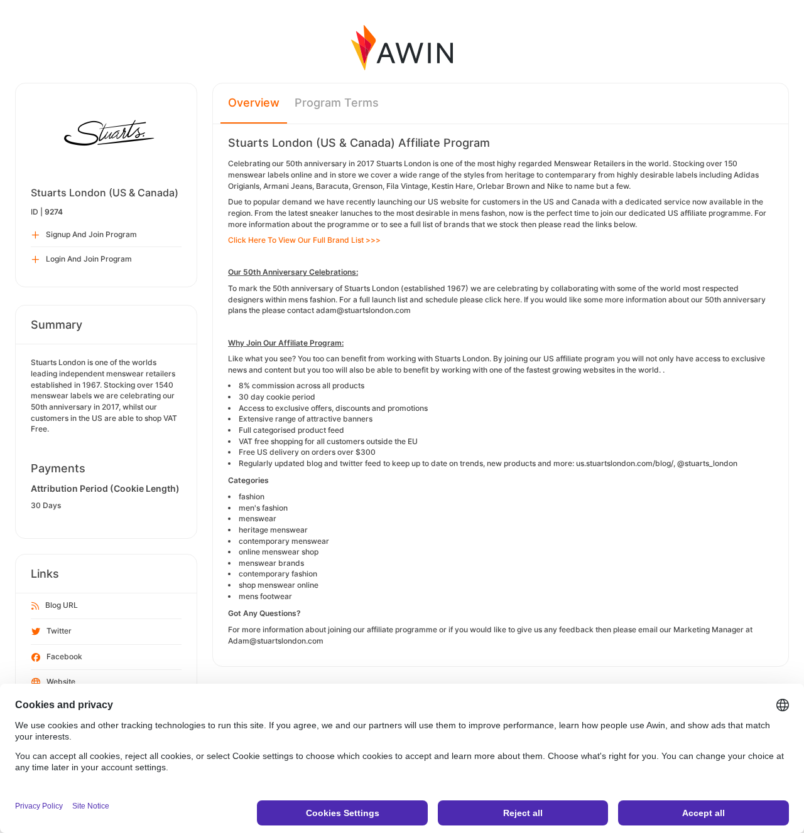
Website (60, 681)
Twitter (59, 630)
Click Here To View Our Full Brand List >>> (304, 240)
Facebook (64, 656)
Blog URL (61, 605)
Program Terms (337, 102)
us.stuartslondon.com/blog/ (624, 463)
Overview (254, 102)
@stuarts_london (707, 463)
